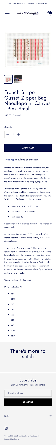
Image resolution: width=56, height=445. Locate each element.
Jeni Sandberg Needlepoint (29, 436)
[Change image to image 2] (18, 79)
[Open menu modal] (7, 13)
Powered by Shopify (11, 439)
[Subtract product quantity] (8, 134)
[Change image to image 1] (8, 79)
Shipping (9, 159)
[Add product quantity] (18, 134)
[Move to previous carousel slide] (4, 369)
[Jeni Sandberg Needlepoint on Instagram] (6, 428)
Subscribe (28, 402)
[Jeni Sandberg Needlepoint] (28, 14)
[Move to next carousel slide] (51, 369)
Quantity (8, 127)
